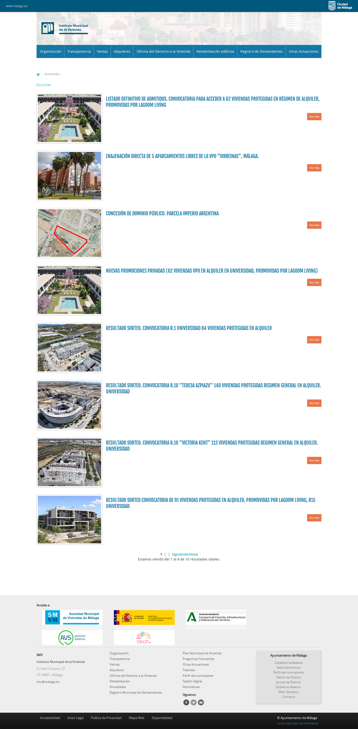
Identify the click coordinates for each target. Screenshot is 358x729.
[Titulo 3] (216, 627)
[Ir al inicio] (38, 74)
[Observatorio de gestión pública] (144, 637)
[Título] (72, 627)
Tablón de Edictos (288, 677)
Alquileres (122, 51)
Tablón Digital (192, 681)
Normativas (191, 687)
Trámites (189, 670)
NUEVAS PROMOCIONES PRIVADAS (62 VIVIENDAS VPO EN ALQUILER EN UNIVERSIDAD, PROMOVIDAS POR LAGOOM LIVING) (212, 271)
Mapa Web (136, 718)
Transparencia (79, 51)
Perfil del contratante (198, 675)
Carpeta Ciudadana (288, 662)
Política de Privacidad (106, 718)
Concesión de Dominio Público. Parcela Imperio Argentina (162, 213)
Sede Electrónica (288, 667)
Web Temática (288, 692)
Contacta (288, 697)
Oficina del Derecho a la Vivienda (163, 51)
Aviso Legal (75, 718)
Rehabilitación (120, 681)
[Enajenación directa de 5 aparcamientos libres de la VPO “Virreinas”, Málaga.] (69, 176)
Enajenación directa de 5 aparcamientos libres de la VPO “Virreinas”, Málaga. (182, 156)
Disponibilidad (162, 718)
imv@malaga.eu (48, 681)
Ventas (102, 51)
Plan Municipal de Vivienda (202, 653)
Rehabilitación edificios (215, 51)
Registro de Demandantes (261, 51)
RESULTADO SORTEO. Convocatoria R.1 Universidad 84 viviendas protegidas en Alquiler (189, 328)
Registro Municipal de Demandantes (136, 692)
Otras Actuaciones (304, 51)
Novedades (118, 687)
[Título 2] (144, 627)
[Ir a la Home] (65, 27)
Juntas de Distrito (288, 682)
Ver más (314, 116)
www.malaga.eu (17, 6)
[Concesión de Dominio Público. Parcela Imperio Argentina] (69, 233)
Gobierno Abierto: (288, 687)
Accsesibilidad (50, 718)
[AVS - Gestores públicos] (72, 637)
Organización (50, 51)
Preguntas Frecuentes (198, 659)
